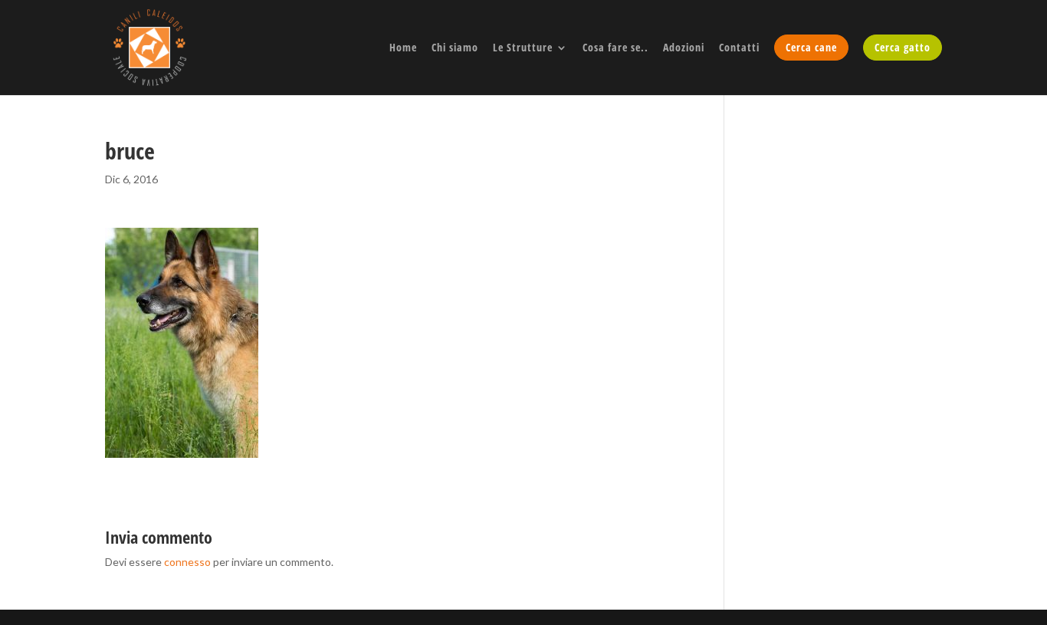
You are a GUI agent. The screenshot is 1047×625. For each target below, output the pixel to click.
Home (403, 48)
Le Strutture (523, 48)
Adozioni (683, 48)
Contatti (739, 48)
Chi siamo (455, 48)
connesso (187, 561)
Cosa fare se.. (615, 48)
